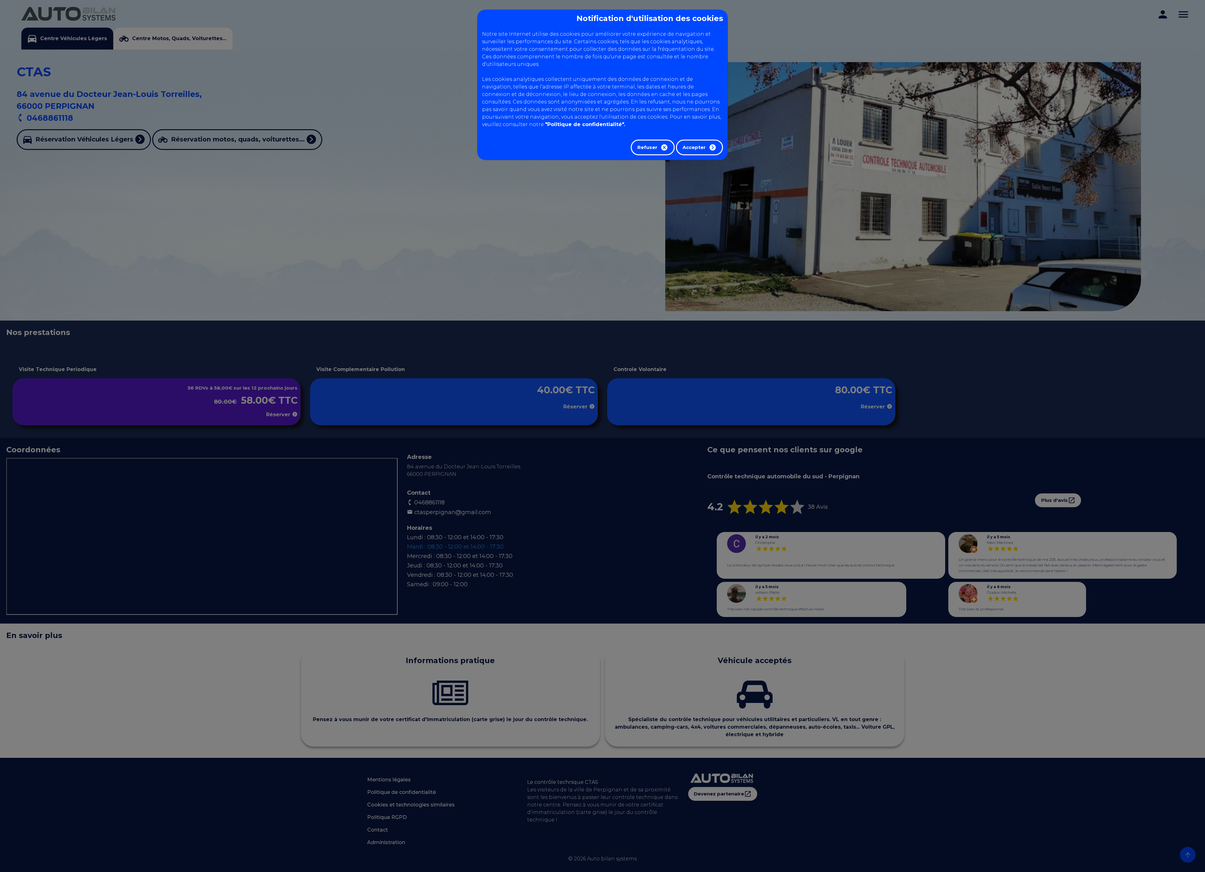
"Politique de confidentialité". (585, 124)
